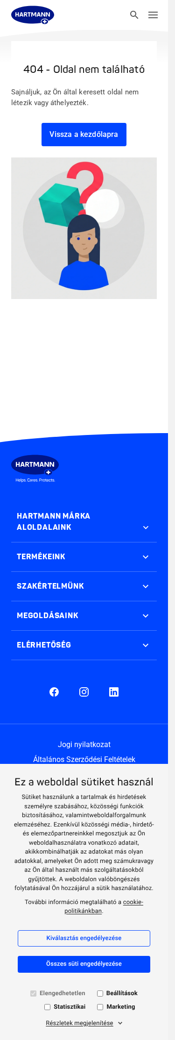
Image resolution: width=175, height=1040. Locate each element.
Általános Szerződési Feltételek (84, 759)
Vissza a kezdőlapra (83, 134)
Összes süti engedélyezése (84, 964)
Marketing (120, 1007)
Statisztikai (69, 1007)
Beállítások (122, 993)
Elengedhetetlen (62, 993)
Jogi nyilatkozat (84, 744)
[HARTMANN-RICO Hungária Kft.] (33, 15)
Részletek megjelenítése (79, 1023)
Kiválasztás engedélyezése (83, 938)
